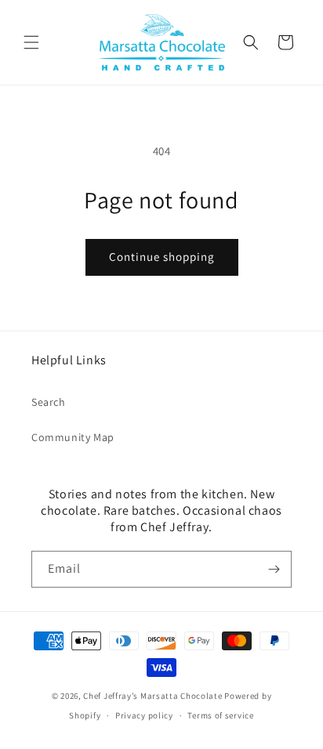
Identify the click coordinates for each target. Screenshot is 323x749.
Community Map (72, 437)
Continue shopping (162, 256)
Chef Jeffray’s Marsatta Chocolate (153, 695)
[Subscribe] (273, 569)
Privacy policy (144, 715)
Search (48, 402)
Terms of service (220, 715)
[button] (31, 42)
